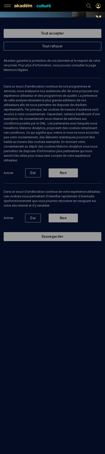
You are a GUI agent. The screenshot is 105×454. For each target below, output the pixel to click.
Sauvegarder (52, 236)
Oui (33, 173)
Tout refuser (52, 46)
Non (63, 173)
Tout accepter (52, 33)
